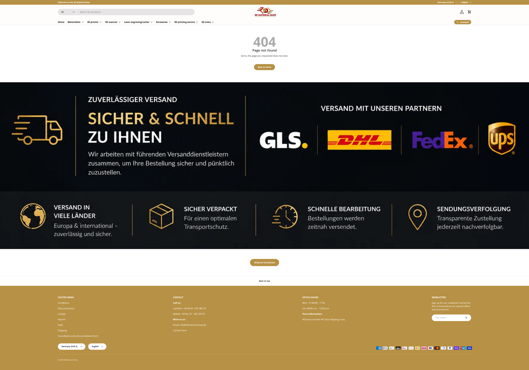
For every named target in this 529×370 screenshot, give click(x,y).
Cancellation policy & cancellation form (78, 335)
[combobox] (126, 12)
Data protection (66, 308)
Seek (60, 324)
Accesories (162, 22)
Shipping (62, 330)
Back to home (264, 67)
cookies (62, 313)
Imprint (62, 319)
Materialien (74, 22)
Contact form (180, 330)
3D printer (92, 22)
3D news (206, 22)
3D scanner (111, 22)
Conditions (63, 302)
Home (61, 22)
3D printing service (184, 22)
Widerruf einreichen (264, 262)
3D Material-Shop (71, 360)
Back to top (264, 281)
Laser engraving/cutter (136, 22)
